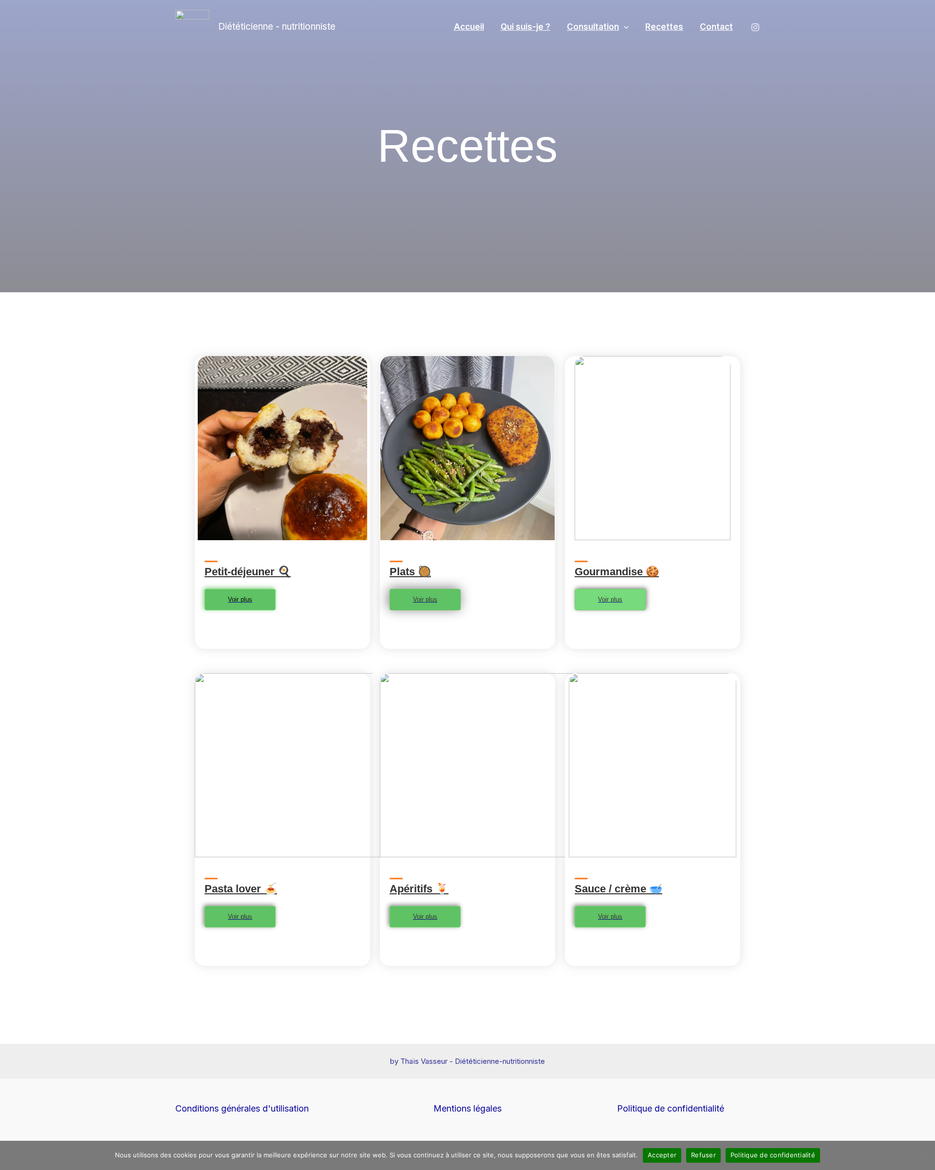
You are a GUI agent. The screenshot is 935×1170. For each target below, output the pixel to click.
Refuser (703, 1155)
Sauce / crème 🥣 (618, 889)
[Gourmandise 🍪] (581, 557)
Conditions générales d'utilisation (242, 1108)
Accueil (469, 27)
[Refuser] (923, 1155)
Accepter (662, 1155)
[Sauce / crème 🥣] (581, 874)
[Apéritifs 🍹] (396, 874)
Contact (716, 27)
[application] (624, 27)
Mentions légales (467, 1108)
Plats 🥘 (410, 572)
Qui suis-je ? (525, 27)
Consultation (593, 27)
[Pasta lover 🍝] (211, 874)
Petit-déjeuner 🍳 (248, 572)
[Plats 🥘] (396, 557)
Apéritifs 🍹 (419, 889)
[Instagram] (755, 27)
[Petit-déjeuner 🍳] (211, 557)
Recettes (664, 27)
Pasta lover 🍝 (241, 889)
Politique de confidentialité (670, 1108)
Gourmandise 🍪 (617, 572)
